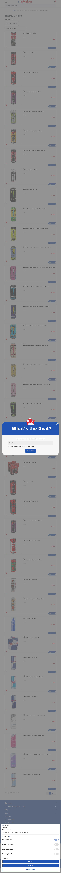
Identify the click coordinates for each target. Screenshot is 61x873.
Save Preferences (30, 869)
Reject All (30, 865)
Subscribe (30, 451)
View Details (5, 858)
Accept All (30, 861)
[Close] (57, 424)
